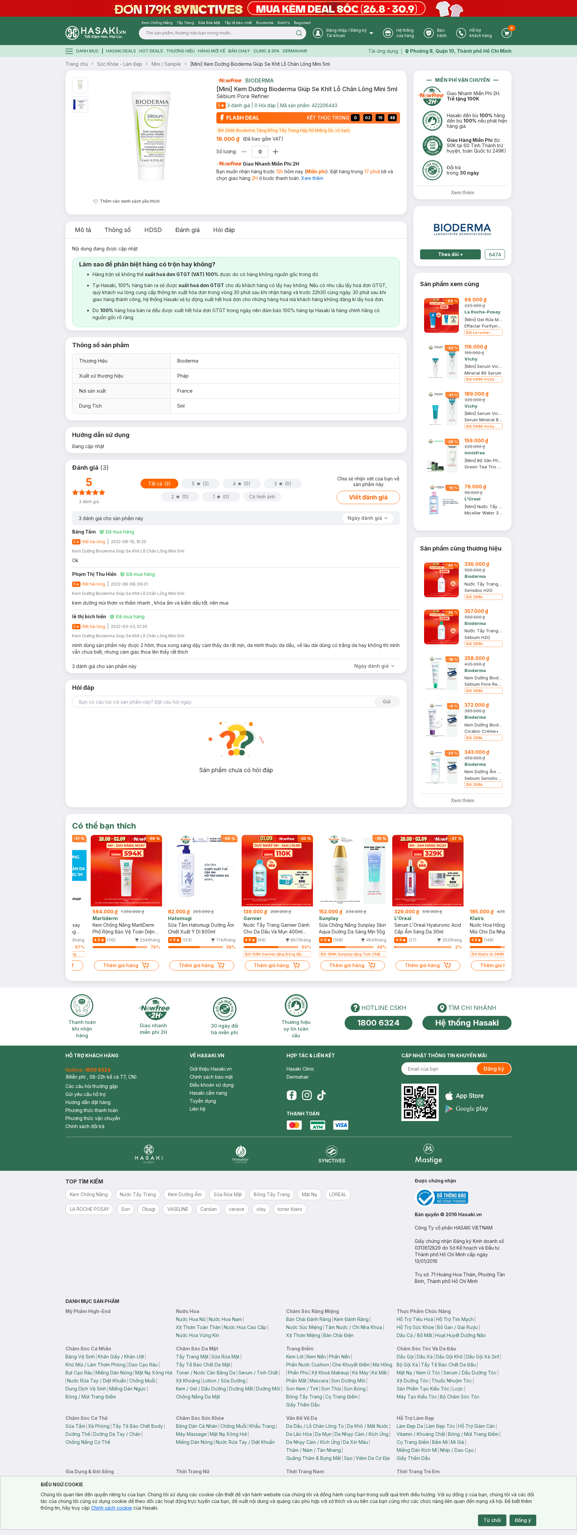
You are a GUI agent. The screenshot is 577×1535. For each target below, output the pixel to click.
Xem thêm (312, 178)
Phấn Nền (339, 1356)
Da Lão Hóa (299, 1434)
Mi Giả (457, 1442)
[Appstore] (466, 1095)
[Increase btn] (275, 152)
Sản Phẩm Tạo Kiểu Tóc (423, 1388)
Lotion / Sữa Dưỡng (224, 1380)
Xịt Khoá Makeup (330, 1372)
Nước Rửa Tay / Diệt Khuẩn (96, 1380)
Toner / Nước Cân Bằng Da (205, 1372)
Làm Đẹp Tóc (440, 1426)
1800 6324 (378, 1023)
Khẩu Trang (262, 1426)
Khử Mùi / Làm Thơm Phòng (95, 1364)
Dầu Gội (405, 1356)
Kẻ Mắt (379, 1372)
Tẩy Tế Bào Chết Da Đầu (448, 1364)
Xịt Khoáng (188, 1380)
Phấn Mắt (296, 1380)
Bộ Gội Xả (407, 1364)
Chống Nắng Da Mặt (198, 1396)
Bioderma (259, 80)
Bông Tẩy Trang (304, 1396)
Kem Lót (295, 1356)
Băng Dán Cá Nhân (196, 1426)
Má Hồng (382, 1364)
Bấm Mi (440, 1442)
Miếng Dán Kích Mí (417, 1450)
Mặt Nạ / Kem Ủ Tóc (418, 1372)
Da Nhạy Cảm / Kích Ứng (361, 1434)
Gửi (387, 701)
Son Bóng (355, 1388)
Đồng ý (523, 1520)
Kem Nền (316, 1356)
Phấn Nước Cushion (307, 1364)
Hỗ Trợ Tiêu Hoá (415, 1319)
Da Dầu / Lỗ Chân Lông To (315, 1426)
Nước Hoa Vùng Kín (197, 1335)
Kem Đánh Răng (351, 1319)
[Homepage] (95, 33)
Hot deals (151, 50)
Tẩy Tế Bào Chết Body (138, 1426)
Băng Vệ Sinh (80, 1356)
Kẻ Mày (360, 1372)
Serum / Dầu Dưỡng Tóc (470, 1372)
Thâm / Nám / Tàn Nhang (313, 1450)
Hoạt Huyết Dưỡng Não (460, 1335)
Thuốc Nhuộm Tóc (451, 1380)
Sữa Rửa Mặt (225, 1356)
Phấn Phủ (298, 1372)
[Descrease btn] (244, 152)
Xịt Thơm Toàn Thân (198, 1327)
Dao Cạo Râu (143, 1364)
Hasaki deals (121, 50)
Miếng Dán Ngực (127, 1388)
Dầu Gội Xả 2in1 (482, 1356)
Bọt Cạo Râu (78, 1372)
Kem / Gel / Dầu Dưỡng (201, 1388)
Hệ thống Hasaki (467, 1023)
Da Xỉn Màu (355, 1442)
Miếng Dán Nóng (113, 1372)
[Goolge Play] (466, 1108)
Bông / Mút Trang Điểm (90, 1396)
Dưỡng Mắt (241, 1388)
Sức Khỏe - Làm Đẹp (119, 64)
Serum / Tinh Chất (258, 1372)
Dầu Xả (425, 1356)
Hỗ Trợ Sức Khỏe (415, 1327)
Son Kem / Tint (302, 1388)
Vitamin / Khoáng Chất (421, 1434)
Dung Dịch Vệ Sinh (85, 1388)
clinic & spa (266, 50)
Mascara (319, 1380)
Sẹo (348, 1458)
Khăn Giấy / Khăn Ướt (121, 1356)
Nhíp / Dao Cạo (457, 1450)
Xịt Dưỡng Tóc (412, 1380)
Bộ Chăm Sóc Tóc (459, 1396)
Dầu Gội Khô (449, 1356)
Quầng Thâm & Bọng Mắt (313, 1458)
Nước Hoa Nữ (191, 1319)
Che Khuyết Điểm (351, 1364)
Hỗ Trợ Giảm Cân (476, 1426)
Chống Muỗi (142, 1380)
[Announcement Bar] (288, 8)
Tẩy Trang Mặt (192, 1356)
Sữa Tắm (75, 1426)
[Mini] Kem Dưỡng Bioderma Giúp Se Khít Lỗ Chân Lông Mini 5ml (260, 64)
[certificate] (463, 1197)
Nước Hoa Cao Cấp (245, 1327)
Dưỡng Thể (77, 1434)
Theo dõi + (450, 254)
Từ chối (492, 1520)
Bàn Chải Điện (338, 1335)
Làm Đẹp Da (410, 1426)
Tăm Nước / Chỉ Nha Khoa (353, 1327)
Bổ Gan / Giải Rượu (457, 1327)
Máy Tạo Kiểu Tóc (417, 1396)
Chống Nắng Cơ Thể (87, 1442)
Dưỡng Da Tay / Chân (117, 1434)
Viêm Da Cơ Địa (373, 1458)
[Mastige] (428, 1154)
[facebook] (291, 1095)
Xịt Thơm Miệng (303, 1335)
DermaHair (295, 50)
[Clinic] (149, 1154)
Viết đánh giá (368, 497)
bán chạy (239, 50)
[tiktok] (321, 1095)
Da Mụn (323, 1434)
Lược (457, 1388)
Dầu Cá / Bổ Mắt (414, 1335)
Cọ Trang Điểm (341, 1396)
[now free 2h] (228, 80)
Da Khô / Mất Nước (367, 1426)
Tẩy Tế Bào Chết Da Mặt (203, 1364)
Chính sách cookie (111, 1508)
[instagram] (307, 1095)
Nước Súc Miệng (304, 1327)
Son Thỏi (331, 1388)
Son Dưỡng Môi (348, 1380)
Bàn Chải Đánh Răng (308, 1319)
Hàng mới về (211, 50)
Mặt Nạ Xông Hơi (153, 1372)
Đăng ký (494, 1068)
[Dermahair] (240, 1154)
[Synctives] (332, 1153)
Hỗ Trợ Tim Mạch (454, 1319)
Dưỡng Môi (268, 1388)
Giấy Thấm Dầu (303, 1404)
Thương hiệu (180, 50)
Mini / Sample (166, 64)
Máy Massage (191, 1434)
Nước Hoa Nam (225, 1319)
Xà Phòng (99, 1426)
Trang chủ (76, 64)
